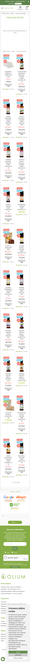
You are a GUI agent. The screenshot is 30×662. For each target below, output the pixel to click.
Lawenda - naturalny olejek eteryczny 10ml (22, 291)
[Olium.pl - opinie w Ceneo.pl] (15, 506)
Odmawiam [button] (18, 655)
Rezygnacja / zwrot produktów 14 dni (10, 589)
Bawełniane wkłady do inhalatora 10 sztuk (8, 74)
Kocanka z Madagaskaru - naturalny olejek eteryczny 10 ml (8, 292)
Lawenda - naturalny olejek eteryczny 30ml (8, 334)
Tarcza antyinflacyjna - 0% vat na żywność (11, 593)
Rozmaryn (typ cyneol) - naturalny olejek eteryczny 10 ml (22, 417)
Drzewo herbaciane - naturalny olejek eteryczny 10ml (8, 121)
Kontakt (3, 621)
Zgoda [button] (18, 652)
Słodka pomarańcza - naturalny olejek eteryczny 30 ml (8, 460)
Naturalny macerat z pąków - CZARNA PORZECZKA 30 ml (21, 335)
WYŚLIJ (15, 548)
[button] (20, 8)
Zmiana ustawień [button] (18, 658)
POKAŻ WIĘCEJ (15, 566)
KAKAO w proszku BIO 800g (8, 247)
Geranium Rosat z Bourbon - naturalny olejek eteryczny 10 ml (21, 164)
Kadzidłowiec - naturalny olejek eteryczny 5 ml (22, 207)
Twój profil (3, 602)
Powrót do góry (16, 482)
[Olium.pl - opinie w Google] (8, 498)
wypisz (15, 553)
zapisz (8, 553)
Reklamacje (4, 625)
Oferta (2, 640)
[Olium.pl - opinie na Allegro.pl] (21, 498)
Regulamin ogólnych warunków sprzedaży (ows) (13, 604)
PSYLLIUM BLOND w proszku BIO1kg (8, 415)
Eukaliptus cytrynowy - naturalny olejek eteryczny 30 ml (8, 164)
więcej (13, 522)
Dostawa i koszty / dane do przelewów (11, 587)
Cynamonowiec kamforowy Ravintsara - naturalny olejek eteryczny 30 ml (22, 76)
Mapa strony (4, 638)
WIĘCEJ (18, 3)
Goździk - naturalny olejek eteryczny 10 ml (8, 208)
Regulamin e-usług (6, 606)
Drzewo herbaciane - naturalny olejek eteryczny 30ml (21, 121)
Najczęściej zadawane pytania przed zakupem (13, 591)
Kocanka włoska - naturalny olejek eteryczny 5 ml (22, 249)
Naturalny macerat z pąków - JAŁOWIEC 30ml (8, 377)
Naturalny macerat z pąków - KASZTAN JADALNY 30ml (22, 377)
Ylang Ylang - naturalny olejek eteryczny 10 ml (21, 459)
